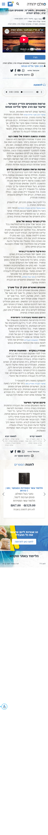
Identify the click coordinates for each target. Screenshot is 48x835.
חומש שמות (19, 18)
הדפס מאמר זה (22, 455)
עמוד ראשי (38, 19)
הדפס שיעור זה (22, 74)
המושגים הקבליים (31, 340)
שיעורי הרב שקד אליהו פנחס (34, 114)
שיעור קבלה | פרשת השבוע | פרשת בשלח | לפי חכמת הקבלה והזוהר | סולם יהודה (14, 440)
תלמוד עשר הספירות (24, 500)
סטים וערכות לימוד (24, 497)
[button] (4, 706)
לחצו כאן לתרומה (24, 541)
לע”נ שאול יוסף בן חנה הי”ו (23, 563)
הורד (35, 57)
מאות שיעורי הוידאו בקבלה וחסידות (31, 208)
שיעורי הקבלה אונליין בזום (35, 383)
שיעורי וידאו (28, 18)
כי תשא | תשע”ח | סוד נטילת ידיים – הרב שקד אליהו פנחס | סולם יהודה (33, 440)
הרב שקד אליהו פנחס (32, 66)
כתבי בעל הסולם (28, 277)
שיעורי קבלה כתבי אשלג (36, 21)
